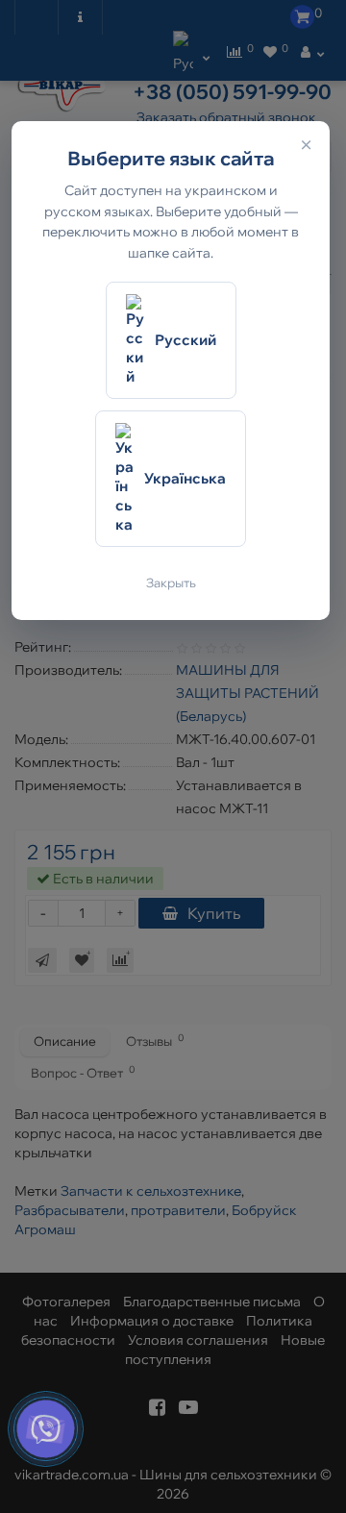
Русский (185, 340)
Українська (185, 478)
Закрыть (171, 582)
